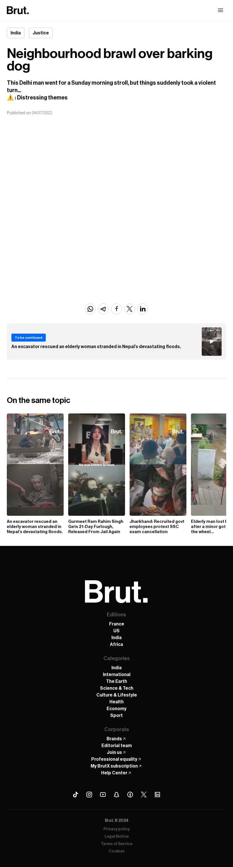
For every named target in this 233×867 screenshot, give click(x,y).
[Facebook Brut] (130, 794)
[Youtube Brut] (103, 794)
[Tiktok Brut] (75, 794)
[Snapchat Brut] (116, 794)
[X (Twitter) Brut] (143, 794)
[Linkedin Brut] (157, 794)
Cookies (117, 851)
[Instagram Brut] (89, 794)
